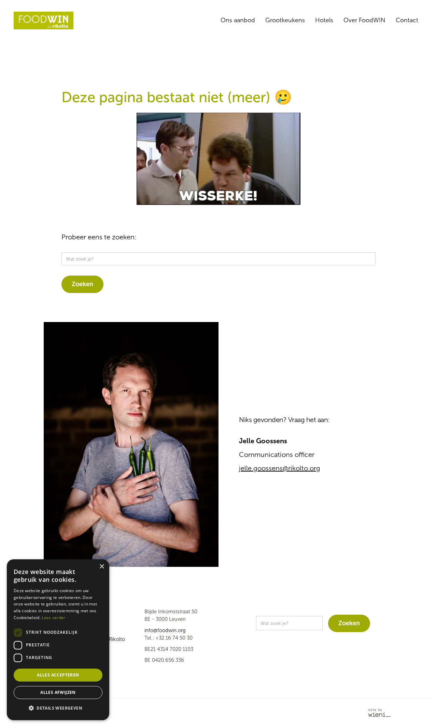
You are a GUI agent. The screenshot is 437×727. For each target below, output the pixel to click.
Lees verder (53, 617)
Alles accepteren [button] (58, 675)
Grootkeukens (285, 20)
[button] (58, 708)
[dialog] (58, 639)
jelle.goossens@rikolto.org (279, 468)
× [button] (101, 566)
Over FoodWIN (364, 20)
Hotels (324, 20)
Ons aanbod (238, 20)
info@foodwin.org (165, 630)
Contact (407, 20)
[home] (43, 20)
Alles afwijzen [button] (58, 692)
